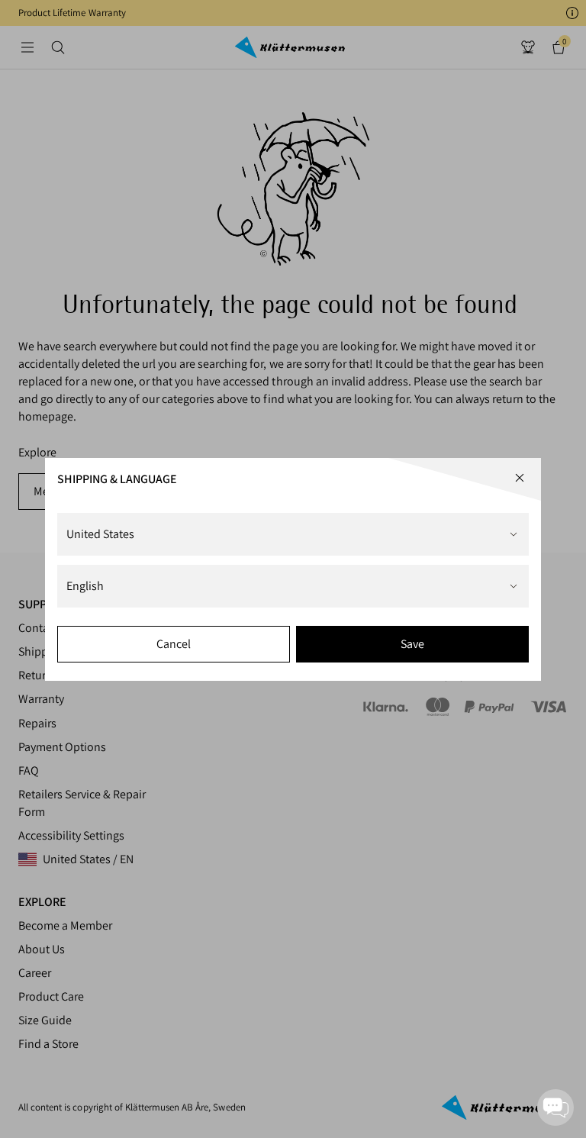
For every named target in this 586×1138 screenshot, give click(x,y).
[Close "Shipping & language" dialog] (519, 478)
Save (412, 644)
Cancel (173, 644)
